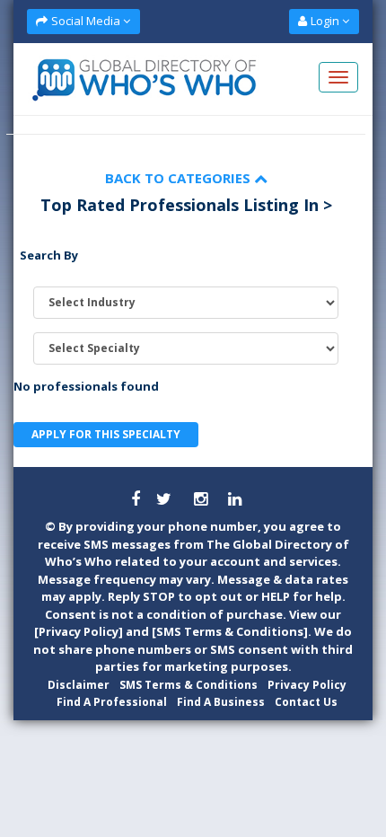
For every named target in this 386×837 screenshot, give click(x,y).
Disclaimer (79, 684)
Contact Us (306, 701)
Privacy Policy (307, 684)
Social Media (85, 21)
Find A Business (221, 701)
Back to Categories (179, 178)
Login (325, 21)
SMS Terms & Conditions (188, 684)
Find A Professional (112, 701)
